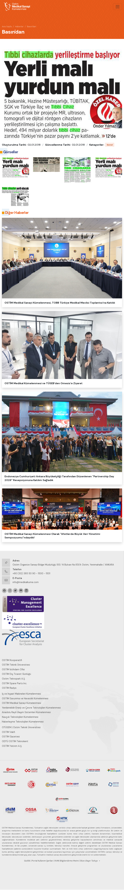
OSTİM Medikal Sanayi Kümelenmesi (21, 703)
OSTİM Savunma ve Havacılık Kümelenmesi (25, 698)
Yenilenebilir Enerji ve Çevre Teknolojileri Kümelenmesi (31, 707)
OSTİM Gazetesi (11, 736)
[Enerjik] (72, 810)
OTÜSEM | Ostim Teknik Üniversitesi (21, 727)
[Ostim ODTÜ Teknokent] (10, 784)
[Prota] (93, 784)
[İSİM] (10, 810)
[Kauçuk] (113, 810)
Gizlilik (27, 861)
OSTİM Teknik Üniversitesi (16, 664)
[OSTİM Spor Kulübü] (31, 784)
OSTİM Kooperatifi (12, 660)
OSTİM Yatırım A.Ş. (12, 746)
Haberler (19, 26)
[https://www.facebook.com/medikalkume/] (4, 590)
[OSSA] (31, 810)
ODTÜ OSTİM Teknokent (15, 741)
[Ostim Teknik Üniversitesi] (72, 769)
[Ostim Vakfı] (31, 769)
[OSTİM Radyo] (51, 784)
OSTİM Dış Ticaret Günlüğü (16, 674)
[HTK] (62, 819)
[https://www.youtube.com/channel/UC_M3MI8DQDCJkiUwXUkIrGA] (20, 590)
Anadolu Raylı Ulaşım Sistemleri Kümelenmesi (26, 712)
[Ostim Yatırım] (51, 769)
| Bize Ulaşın (85, 861)
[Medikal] (51, 810)
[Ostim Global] (62, 798)
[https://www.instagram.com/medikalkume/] (9, 590)
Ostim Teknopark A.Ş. (13, 678)
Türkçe (94, 861)
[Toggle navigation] (117, 6)
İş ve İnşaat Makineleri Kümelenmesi (21, 693)
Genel (110, 145)
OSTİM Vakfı (8, 732)
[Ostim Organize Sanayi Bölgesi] (10, 769)
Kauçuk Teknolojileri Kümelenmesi (20, 717)
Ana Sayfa (7, 26)
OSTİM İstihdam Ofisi (13, 669)
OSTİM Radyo (9, 687)
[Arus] (93, 810)
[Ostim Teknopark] (113, 769)
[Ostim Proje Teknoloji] (113, 784)
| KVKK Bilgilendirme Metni (66, 861)
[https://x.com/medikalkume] (15, 590)
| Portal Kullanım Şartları (42, 861)
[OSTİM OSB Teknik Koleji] (93, 769)
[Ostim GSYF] (72, 784)
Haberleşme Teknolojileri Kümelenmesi (23, 721)
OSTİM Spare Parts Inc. (14, 683)
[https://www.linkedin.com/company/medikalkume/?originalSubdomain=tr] (26, 590)
